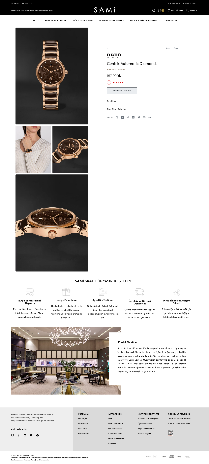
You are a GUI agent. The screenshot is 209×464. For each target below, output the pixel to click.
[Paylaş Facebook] (128, 117)
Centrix (176, 48)
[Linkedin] (25, 435)
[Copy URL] (149, 117)
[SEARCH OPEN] (153, 10)
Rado (168, 48)
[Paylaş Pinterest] (138, 117)
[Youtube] (31, 435)
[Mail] (144, 117)
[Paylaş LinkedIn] (133, 117)
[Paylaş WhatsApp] (117, 117)
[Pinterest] (37, 435)
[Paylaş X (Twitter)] (122, 117)
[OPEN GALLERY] (51, 76)
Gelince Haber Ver (122, 91)
